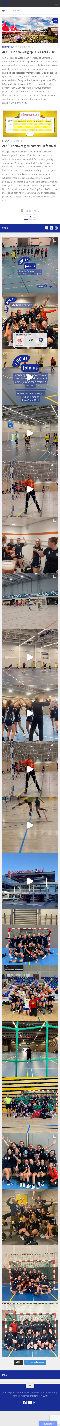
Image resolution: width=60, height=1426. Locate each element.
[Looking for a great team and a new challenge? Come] (30, 265)
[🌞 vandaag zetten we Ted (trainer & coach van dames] (30, 1217)
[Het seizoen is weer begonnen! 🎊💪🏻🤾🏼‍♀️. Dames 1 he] (30, 713)
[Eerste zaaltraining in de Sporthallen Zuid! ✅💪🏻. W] (30, 881)
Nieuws (5, 141)
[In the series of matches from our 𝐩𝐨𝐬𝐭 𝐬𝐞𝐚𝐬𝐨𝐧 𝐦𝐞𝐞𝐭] (30, 1105)
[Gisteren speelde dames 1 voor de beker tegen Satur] (30, 601)
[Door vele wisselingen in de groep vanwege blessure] (30, 545)
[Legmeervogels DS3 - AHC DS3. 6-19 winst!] (30, 433)
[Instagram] (56, 228)
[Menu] (56, 3)
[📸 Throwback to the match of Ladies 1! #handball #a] (30, 1049)
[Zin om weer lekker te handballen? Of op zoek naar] (30, 489)
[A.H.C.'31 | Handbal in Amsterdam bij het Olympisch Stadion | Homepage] (5, 3)
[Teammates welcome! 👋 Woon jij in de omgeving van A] (30, 1329)
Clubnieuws (8, 47)
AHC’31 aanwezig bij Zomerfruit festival (29, 146)
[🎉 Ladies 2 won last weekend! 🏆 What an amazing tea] (30, 321)
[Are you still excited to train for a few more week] (30, 993)
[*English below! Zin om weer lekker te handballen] (30, 937)
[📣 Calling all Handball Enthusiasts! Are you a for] (30, 377)
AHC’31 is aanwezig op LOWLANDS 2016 (29, 52)
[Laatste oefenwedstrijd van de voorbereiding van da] (30, 769)
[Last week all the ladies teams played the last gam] (30, 1161)
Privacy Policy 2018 (38, 1395)
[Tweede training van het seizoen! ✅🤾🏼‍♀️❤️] (30, 825)
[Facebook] (46, 228)
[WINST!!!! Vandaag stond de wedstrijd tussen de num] (30, 1273)
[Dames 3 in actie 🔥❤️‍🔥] (30, 657)
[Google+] (51, 228)
